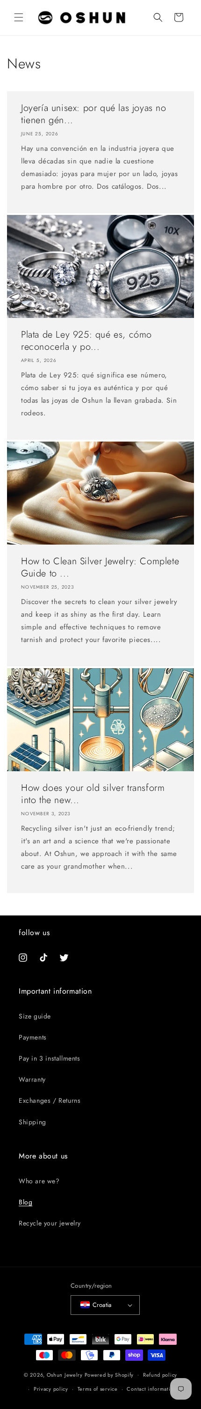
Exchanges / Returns (49, 1100)
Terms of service (98, 1389)
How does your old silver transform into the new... (93, 794)
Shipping (32, 1122)
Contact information (151, 1389)
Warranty (32, 1079)
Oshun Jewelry (65, 1374)
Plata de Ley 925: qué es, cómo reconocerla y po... (86, 341)
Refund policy (160, 1375)
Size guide (35, 1016)
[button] (18, 17)
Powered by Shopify (109, 1374)
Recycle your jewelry (50, 1223)
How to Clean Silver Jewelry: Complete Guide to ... (100, 567)
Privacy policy (51, 1389)
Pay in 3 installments (49, 1058)
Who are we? (39, 1181)
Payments (33, 1037)
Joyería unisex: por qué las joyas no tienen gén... (93, 114)
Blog (25, 1202)
